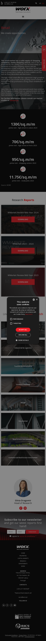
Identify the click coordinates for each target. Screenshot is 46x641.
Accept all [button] (23, 330)
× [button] (37, 299)
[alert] (23, 320)
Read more (29, 314)
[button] (23, 340)
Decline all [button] (23, 335)
